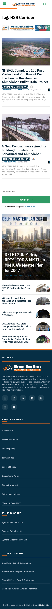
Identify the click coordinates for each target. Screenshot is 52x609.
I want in (24, 200)
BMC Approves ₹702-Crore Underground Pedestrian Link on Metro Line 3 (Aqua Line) (16, 326)
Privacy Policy (29, 207)
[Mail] (32, 398)
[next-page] (45, 219)
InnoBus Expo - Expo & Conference (18, 571)
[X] (41, 398)
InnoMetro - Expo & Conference (16, 563)
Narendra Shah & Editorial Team (15, 90)
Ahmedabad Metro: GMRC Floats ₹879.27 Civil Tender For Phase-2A (16, 288)
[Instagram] (14, 398)
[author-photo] (32, 86)
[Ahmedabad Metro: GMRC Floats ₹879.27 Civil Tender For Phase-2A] (43, 291)
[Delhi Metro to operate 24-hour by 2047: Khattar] (43, 316)
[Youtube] (14, 407)
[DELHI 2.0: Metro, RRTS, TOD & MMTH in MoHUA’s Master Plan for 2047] (26, 247)
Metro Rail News (9, 162)
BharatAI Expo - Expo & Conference (18, 580)
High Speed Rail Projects (16, 159)
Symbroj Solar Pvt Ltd (12, 531)
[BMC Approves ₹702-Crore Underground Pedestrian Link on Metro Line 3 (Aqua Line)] (43, 329)
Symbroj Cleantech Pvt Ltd (14, 540)
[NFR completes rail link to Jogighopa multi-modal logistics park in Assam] (43, 304)
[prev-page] (40, 219)
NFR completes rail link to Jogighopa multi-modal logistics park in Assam (16, 301)
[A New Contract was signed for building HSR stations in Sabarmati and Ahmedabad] (26, 128)
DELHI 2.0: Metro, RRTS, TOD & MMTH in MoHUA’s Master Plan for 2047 (25, 262)
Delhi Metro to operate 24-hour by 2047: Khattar (17, 313)
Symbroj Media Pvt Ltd (12, 522)
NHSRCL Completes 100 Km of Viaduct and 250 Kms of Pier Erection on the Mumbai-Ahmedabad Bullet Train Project (25, 76)
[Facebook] (5, 398)
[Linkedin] (23, 398)
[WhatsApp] (5, 407)
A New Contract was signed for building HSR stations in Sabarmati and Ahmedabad (24, 150)
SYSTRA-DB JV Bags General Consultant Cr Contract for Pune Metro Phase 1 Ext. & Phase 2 (16, 339)
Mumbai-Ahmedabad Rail (15, 87)
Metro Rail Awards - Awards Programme (20, 589)
